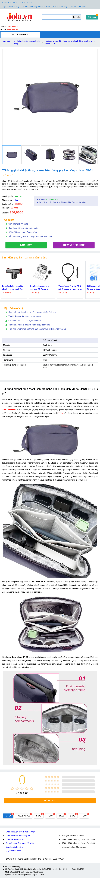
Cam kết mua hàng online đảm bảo (36, 6)
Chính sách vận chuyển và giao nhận (20, 832)
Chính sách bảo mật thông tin (18, 836)
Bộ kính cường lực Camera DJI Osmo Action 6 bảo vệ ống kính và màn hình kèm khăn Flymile (69, 287)
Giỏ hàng (92, 17)
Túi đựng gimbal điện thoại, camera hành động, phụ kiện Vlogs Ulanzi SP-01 (70, 42)
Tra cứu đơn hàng (60, 6)
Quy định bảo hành (13, 851)
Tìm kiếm (76, 17)
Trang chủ (6, 42)
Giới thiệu (82, 6)
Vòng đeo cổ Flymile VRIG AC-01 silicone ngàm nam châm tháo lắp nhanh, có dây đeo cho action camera (42, 287)
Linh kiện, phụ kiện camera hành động (27, 42)
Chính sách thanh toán (15, 839)
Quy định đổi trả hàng (10, 6)
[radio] (12, 788)
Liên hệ (73, 6)
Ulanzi (16, 200)
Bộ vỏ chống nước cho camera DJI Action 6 (11, 287)
